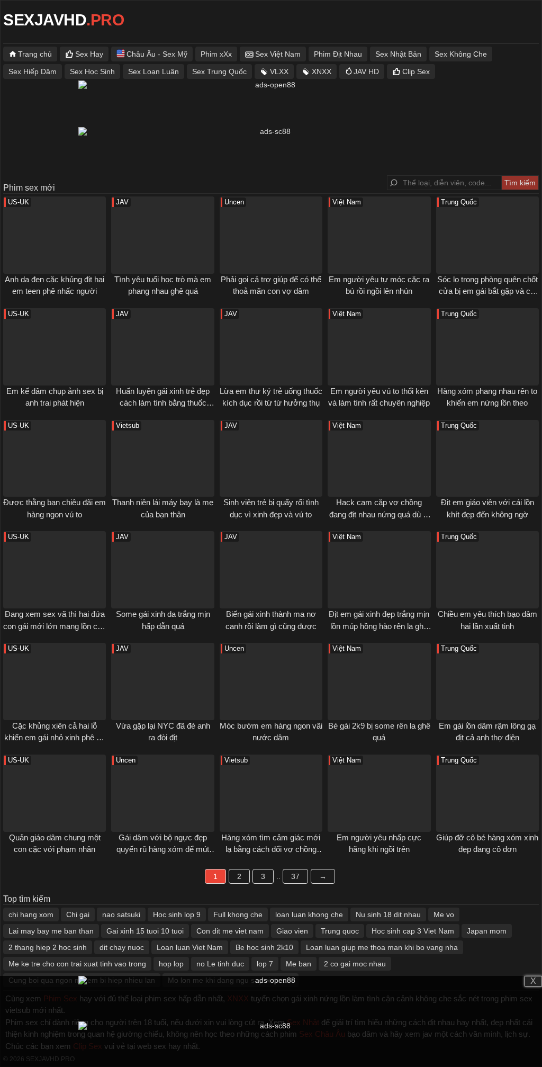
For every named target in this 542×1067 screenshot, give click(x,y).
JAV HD (366, 71)
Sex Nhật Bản (398, 54)
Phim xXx (216, 54)
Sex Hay (89, 54)
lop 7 (265, 964)
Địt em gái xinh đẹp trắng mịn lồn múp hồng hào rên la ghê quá (379, 625)
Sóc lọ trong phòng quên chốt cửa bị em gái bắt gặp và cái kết (487, 291)
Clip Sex (416, 71)
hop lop (171, 964)
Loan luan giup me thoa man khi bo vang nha (382, 947)
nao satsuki (121, 914)
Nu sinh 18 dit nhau (388, 914)
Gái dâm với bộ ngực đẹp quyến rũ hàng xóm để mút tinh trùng (162, 849)
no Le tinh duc (220, 964)
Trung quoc (340, 931)
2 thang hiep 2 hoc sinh (47, 947)
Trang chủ (35, 54)
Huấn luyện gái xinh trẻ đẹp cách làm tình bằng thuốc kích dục (163, 403)
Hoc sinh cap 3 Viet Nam (413, 931)
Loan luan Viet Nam (190, 947)
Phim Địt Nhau (338, 54)
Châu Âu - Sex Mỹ (157, 54)
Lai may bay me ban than (51, 931)
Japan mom (487, 931)
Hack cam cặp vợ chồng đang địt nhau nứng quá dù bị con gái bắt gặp (379, 514)
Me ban (298, 964)
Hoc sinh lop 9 (177, 914)
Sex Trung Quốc (219, 71)
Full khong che (238, 914)
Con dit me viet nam (230, 931)
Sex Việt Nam (278, 54)
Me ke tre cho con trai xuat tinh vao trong (77, 964)
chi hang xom (30, 914)
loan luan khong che (309, 914)
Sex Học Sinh (92, 71)
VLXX (279, 71)
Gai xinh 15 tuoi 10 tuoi (145, 931)
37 (295, 876)
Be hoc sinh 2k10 (264, 947)
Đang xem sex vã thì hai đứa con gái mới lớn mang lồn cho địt (54, 625)
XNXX (321, 71)
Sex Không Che (461, 54)
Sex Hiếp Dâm (32, 71)
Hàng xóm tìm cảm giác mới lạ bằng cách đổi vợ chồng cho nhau (270, 849)
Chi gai (77, 914)
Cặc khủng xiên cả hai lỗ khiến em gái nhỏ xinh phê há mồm (54, 737)
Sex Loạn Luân (153, 71)
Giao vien (292, 931)
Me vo (443, 914)
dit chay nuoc (122, 947)
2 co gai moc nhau (355, 964)
